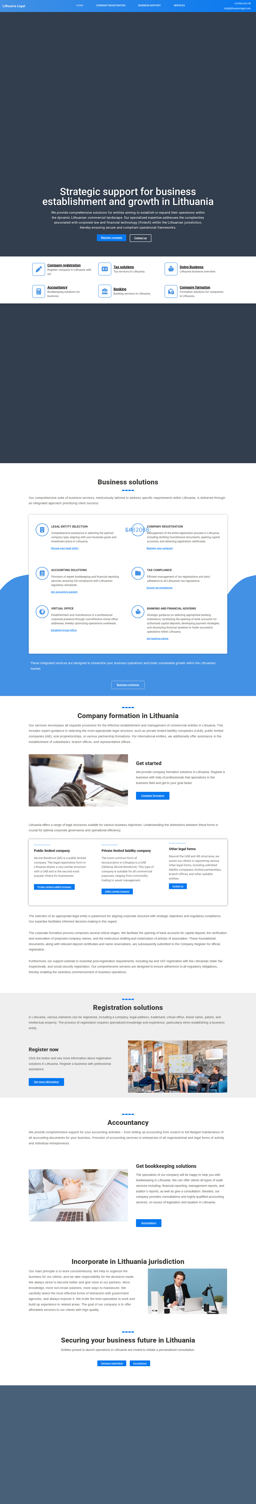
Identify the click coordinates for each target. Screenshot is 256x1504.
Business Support (149, 5)
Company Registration (110, 5)
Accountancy (57, 287)
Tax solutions (124, 267)
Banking (120, 289)
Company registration (64, 265)
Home (79, 5)
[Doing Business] (171, 269)
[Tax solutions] (104, 269)
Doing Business (191, 267)
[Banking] (104, 291)
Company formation (195, 287)
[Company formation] (171, 291)
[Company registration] (38, 269)
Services (179, 5)
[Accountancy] (38, 291)
